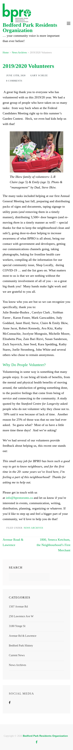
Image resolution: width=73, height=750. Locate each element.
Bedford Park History (21, 645)
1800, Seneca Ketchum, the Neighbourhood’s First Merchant (53, 545)
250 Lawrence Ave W (21, 616)
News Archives (33, 528)
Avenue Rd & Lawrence (22, 635)
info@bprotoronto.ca (19, 498)
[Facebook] (9, 702)
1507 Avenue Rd (18, 606)
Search (16, 567)
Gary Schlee (39, 75)
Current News (17, 655)
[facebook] (36, 742)
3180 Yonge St (17, 626)
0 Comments (14, 81)
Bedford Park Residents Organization (30, 27)
